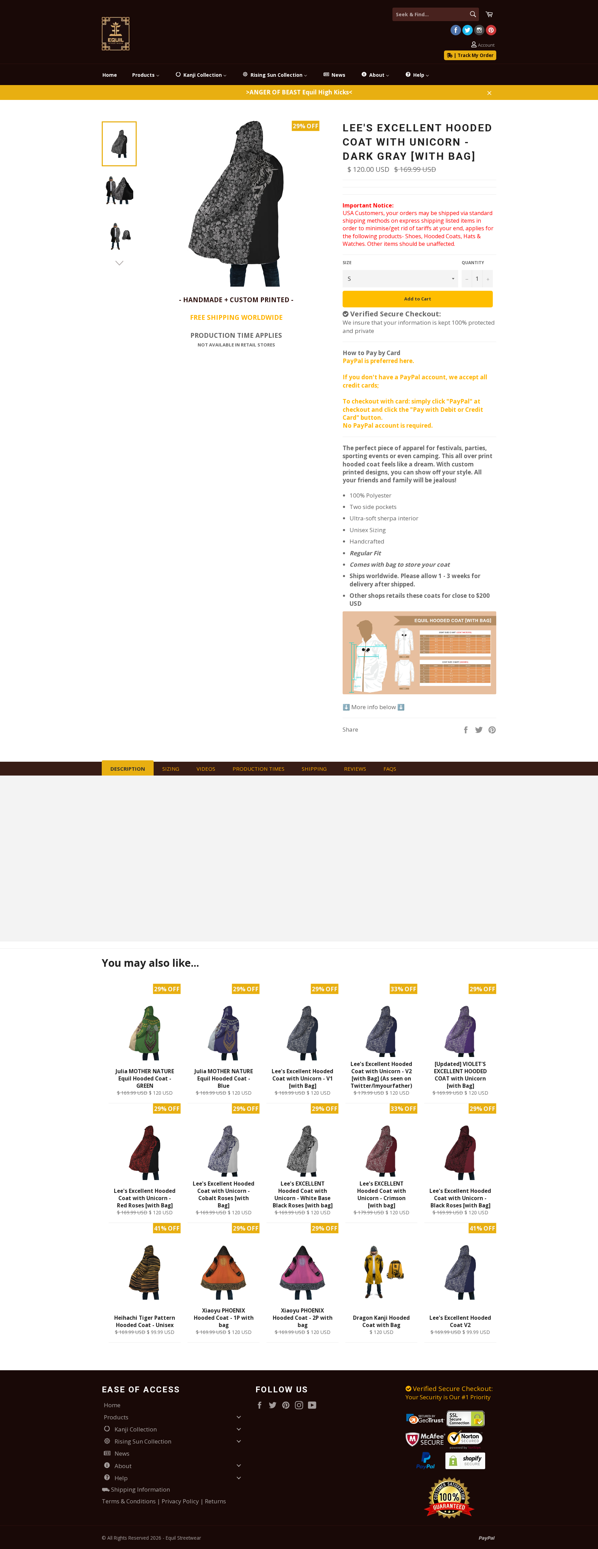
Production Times (258, 768)
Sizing (170, 768)
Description (127, 768)
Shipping (314, 768)
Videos (206, 768)
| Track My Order (473, 55)
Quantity (473, 263)
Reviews (355, 768)
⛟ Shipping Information (136, 1489)
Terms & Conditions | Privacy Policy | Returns (164, 1501)
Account (486, 45)
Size (347, 263)
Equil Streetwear (183, 1537)
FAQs (389, 768)
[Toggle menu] (238, 1416)
